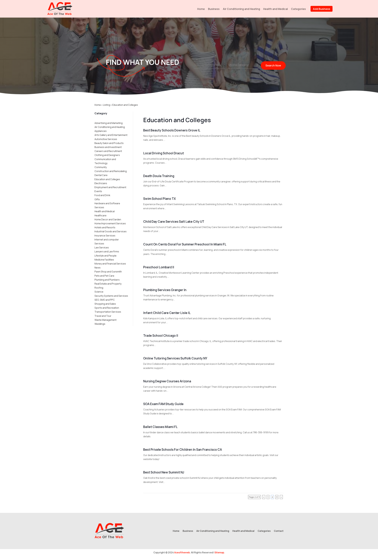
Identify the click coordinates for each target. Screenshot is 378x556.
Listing (106, 104)
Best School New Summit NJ (163, 472)
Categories (298, 9)
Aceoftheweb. (182, 552)
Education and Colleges (125, 104)
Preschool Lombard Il (158, 267)
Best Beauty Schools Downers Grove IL (171, 130)
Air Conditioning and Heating (241, 9)
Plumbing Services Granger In (164, 290)
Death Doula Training (158, 176)
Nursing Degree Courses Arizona (167, 381)
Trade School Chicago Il (160, 335)
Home (201, 9)
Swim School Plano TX (159, 199)
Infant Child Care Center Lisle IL (167, 313)
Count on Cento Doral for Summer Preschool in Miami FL (184, 244)
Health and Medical (275, 9)
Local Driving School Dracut (163, 153)
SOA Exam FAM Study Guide (163, 404)
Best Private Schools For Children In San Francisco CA (182, 449)
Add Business (321, 9)
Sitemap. (220, 552)
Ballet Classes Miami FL (160, 427)
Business (214, 9)
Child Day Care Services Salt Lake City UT (173, 221)
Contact (279, 531)
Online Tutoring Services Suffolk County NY (175, 358)
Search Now (273, 65)
